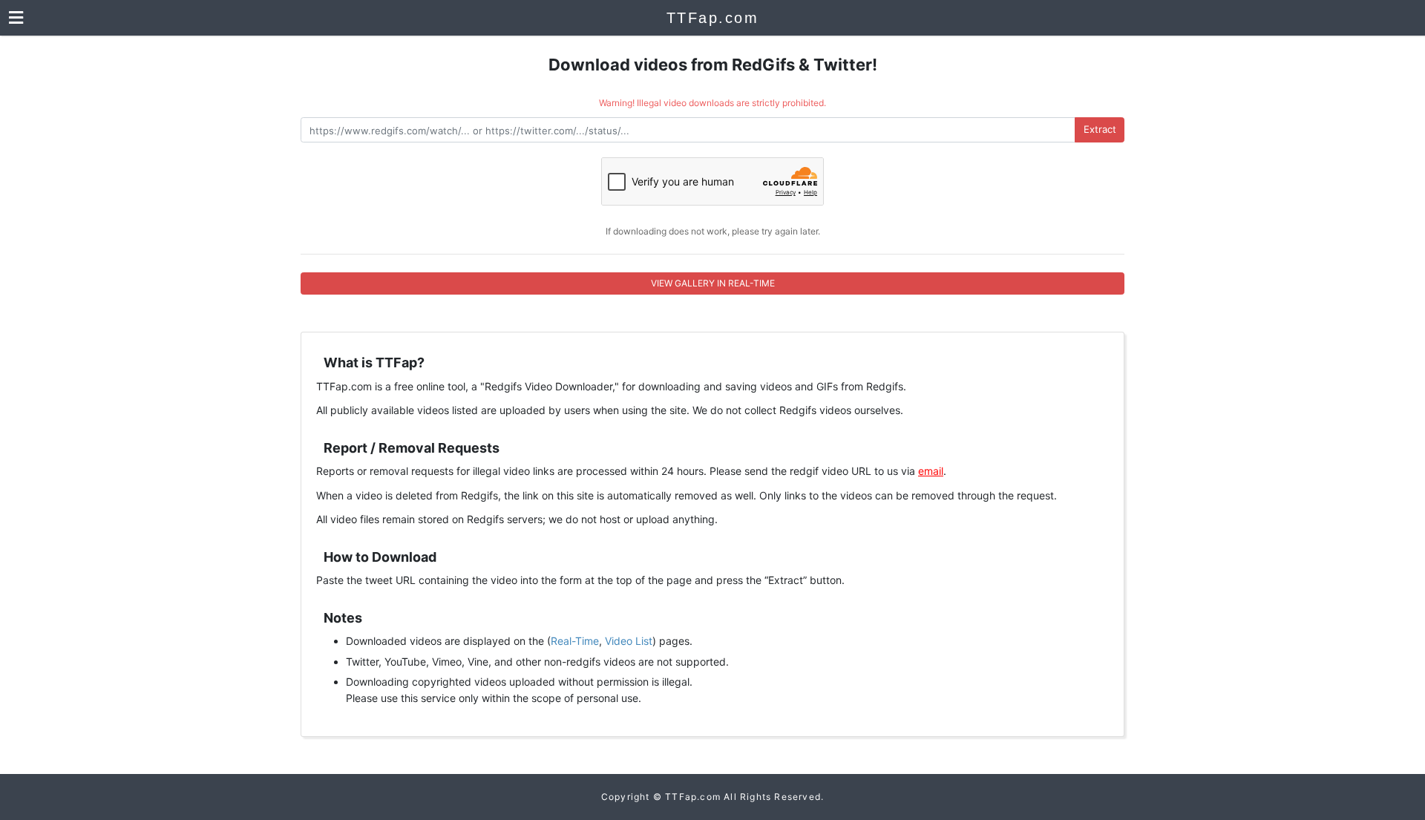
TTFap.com (712, 18)
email (930, 471)
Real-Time (575, 640)
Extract (1100, 129)
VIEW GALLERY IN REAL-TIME (713, 283)
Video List (628, 640)
